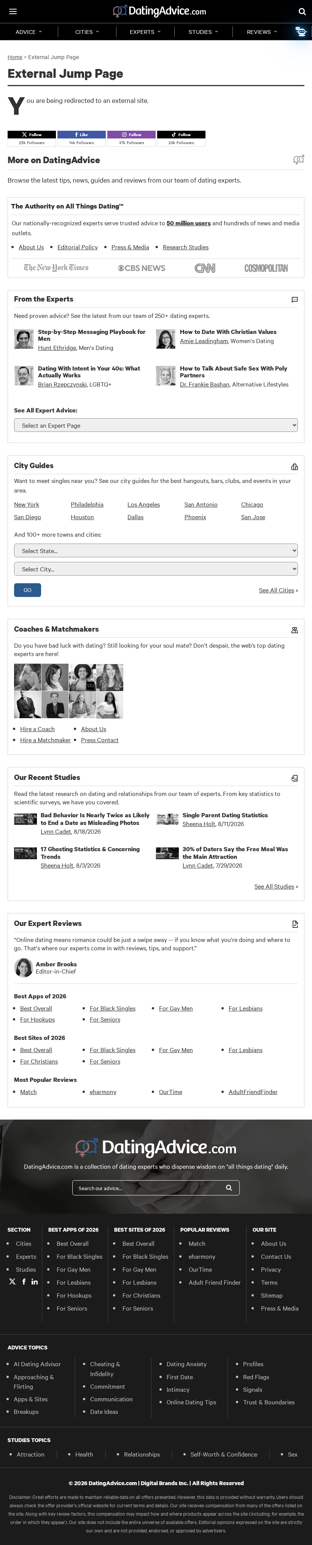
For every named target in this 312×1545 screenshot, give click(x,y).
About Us (31, 246)
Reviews (259, 31)
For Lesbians (246, 1008)
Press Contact (100, 739)
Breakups (26, 1411)
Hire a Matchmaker (45, 739)
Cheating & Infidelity (105, 1368)
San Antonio (201, 504)
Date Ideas (104, 1411)
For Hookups (37, 1019)
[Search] (229, 1187)
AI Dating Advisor (37, 1363)
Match (28, 1091)
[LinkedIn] (35, 1281)
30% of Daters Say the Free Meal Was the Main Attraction (235, 853)
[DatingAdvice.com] (159, 11)
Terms (269, 1282)
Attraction (31, 1454)
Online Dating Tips (191, 1401)
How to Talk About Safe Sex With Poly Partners (233, 371)
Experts (142, 31)
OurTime (170, 1091)
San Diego (27, 516)
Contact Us (276, 1256)
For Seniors (105, 1019)
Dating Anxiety (187, 1363)
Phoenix (195, 516)
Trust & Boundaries (268, 1401)
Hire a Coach (37, 728)
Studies (200, 31)
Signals (252, 1389)
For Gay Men (176, 1008)
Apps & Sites (31, 1398)
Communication (111, 1398)
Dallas (135, 516)
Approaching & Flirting (34, 1381)
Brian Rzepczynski (62, 384)
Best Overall (36, 1008)
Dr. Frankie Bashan (204, 384)
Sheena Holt (199, 823)
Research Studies (186, 246)
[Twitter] (12, 1281)
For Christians (39, 1061)
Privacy (271, 1269)
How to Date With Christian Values (228, 331)
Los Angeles (143, 504)
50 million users (189, 223)
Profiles (253, 1363)
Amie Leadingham (204, 340)
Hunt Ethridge (57, 347)
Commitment (107, 1386)
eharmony (103, 1091)
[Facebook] (24, 1281)
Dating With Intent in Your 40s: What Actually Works (89, 371)
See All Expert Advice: (45, 410)
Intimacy (178, 1389)
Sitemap (272, 1295)
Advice (26, 31)
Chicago (252, 504)
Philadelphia (87, 504)
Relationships (142, 1454)
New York (26, 504)
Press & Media (130, 246)
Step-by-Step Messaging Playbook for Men (92, 335)
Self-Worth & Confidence (224, 1454)
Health (84, 1454)
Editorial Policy (77, 246)
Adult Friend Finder (215, 1282)
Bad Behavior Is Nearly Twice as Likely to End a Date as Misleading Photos (95, 819)
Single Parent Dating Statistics (225, 815)
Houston (82, 516)
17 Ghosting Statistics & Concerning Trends (90, 853)
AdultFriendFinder (253, 1091)
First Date (180, 1376)
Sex (293, 1454)
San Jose (253, 516)
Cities (84, 31)
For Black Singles (112, 1008)
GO (28, 590)
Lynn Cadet (56, 831)
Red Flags (256, 1376)
